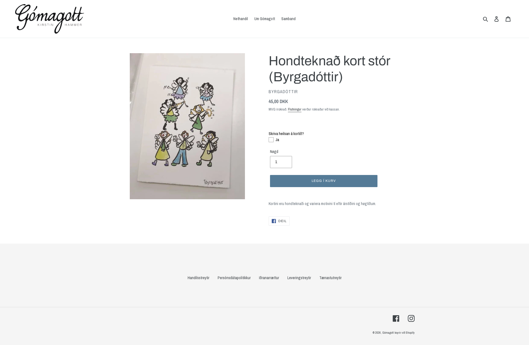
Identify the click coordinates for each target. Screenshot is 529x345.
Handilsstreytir (198, 277)
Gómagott (388, 333)
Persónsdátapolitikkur (234, 277)
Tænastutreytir (330, 277)
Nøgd (274, 151)
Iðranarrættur (269, 277)
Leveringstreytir (299, 277)
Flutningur (294, 109)
